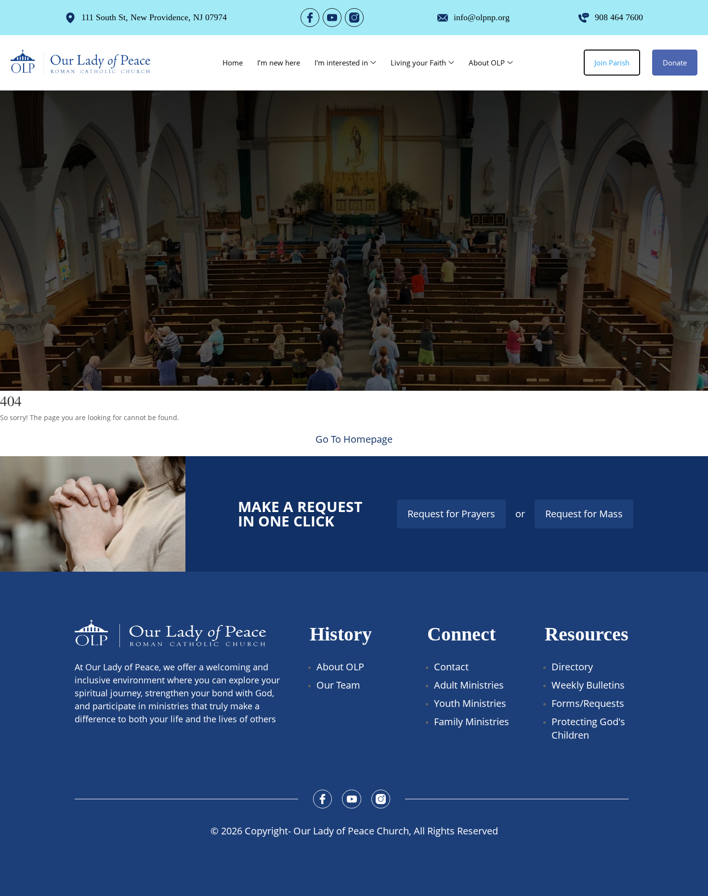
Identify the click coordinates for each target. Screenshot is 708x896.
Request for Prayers (451, 513)
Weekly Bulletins (588, 684)
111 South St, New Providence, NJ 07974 (154, 17)
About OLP (487, 62)
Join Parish (611, 62)
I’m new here (278, 62)
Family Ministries (471, 721)
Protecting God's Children (588, 728)
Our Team (338, 684)
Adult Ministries (469, 684)
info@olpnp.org (482, 17)
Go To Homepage (354, 439)
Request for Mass (584, 513)
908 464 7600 (619, 17)
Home (233, 62)
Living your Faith (418, 62)
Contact (451, 666)
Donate (675, 62)
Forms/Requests (587, 703)
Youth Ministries (470, 703)
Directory (572, 666)
